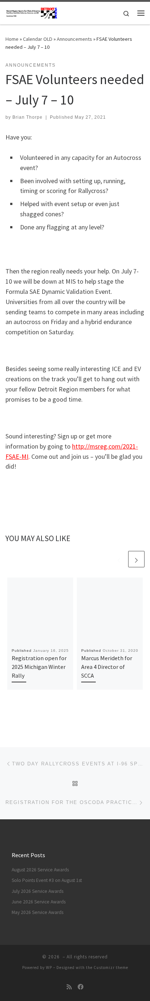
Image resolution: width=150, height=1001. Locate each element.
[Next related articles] (136, 559)
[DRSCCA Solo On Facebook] (80, 987)
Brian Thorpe (27, 117)
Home (12, 39)
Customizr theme (111, 967)
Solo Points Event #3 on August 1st (47, 880)
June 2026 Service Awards (39, 902)
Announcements (74, 39)
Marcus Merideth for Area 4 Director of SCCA (106, 666)
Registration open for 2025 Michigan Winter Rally (39, 666)
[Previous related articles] (119, 559)
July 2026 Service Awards (37, 891)
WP (49, 967)
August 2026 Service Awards (40, 870)
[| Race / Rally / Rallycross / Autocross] (31, 12)
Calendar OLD (37, 39)
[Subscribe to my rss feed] (69, 987)
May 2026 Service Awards (37, 912)
